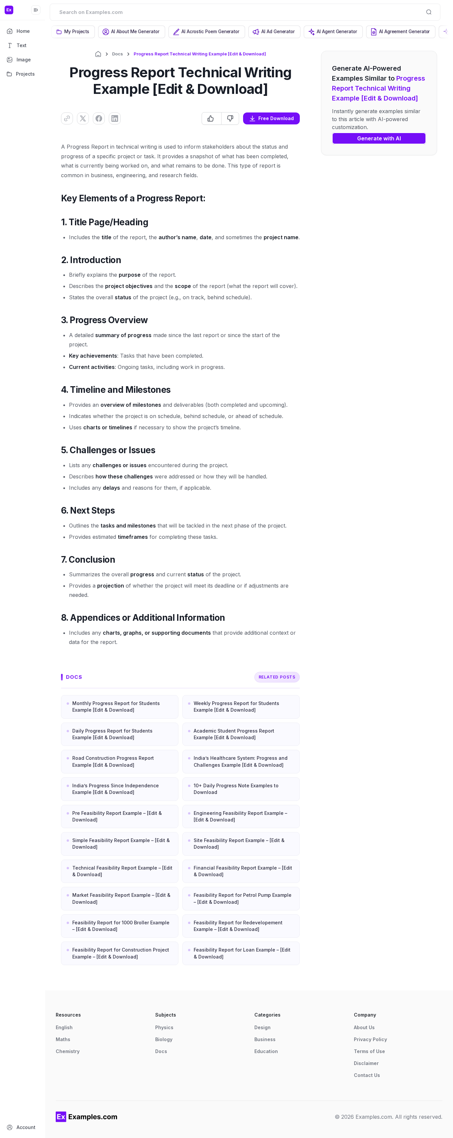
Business (265, 1039)
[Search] (429, 12)
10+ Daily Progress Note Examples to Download (236, 789)
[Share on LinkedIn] (115, 118)
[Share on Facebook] (99, 118)
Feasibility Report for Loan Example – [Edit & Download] (242, 953)
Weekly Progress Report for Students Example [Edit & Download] (236, 706)
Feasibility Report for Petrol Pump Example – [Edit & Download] (242, 898)
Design (262, 1027)
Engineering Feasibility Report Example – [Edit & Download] (240, 816)
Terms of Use (369, 1051)
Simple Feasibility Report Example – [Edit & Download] (121, 843)
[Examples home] (86, 1116)
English (64, 1027)
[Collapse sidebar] (35, 10)
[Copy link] (67, 118)
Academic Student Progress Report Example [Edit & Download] (234, 734)
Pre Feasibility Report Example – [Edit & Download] (117, 816)
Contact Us (367, 1075)
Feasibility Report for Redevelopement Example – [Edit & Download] (238, 926)
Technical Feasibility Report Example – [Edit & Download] (122, 871)
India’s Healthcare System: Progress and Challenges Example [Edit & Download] (241, 761)
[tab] (73, 32)
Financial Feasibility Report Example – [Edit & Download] (243, 871)
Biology (163, 1039)
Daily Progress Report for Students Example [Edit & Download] (112, 734)
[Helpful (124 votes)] (211, 118)
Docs (117, 53)
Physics (164, 1027)
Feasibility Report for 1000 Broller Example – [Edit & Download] (120, 926)
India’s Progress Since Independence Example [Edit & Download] (115, 789)
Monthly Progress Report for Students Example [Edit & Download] (116, 706)
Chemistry (68, 1051)
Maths (63, 1039)
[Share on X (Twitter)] (83, 118)
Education (266, 1051)
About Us (364, 1027)
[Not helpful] (230, 118)
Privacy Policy (370, 1039)
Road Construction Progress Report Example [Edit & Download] (113, 761)
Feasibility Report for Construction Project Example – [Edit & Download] (120, 953)
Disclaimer (366, 1063)
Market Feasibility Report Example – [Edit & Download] (121, 898)
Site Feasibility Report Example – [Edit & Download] (239, 843)
